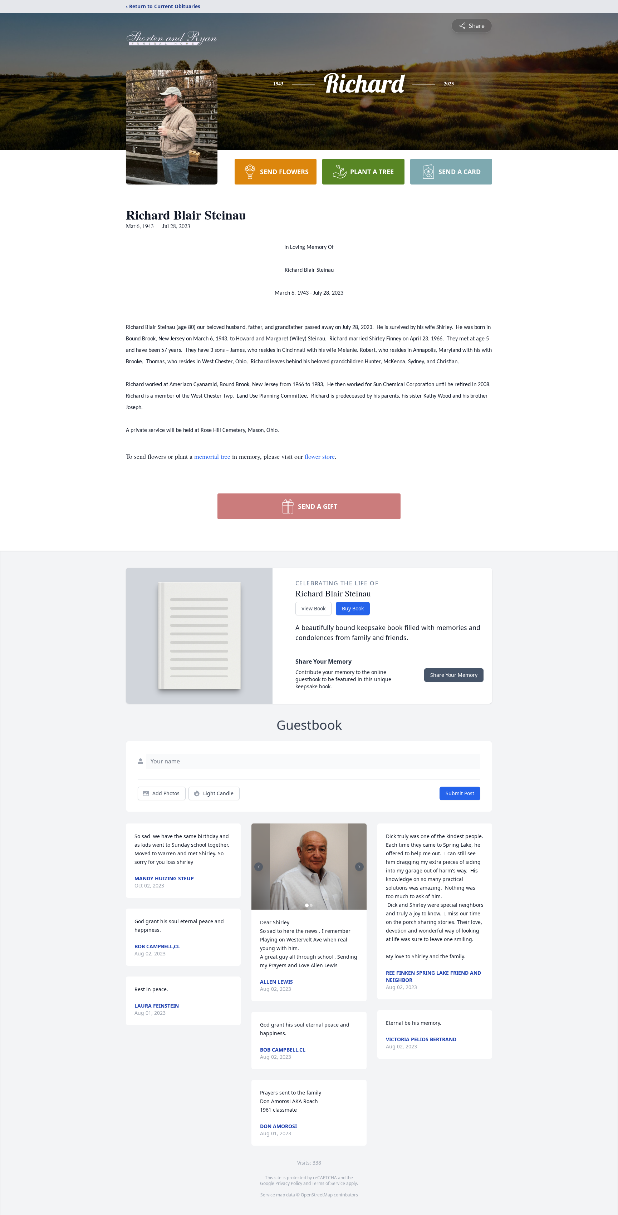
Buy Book (353, 608)
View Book (313, 608)
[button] (309, 866)
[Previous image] (258, 866)
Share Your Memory (453, 675)
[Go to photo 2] (311, 905)
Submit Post (460, 793)
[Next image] (359, 866)
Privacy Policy (288, 1183)
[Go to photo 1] (307, 905)
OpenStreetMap (317, 1195)
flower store (320, 456)
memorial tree (212, 456)
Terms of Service (328, 1183)
